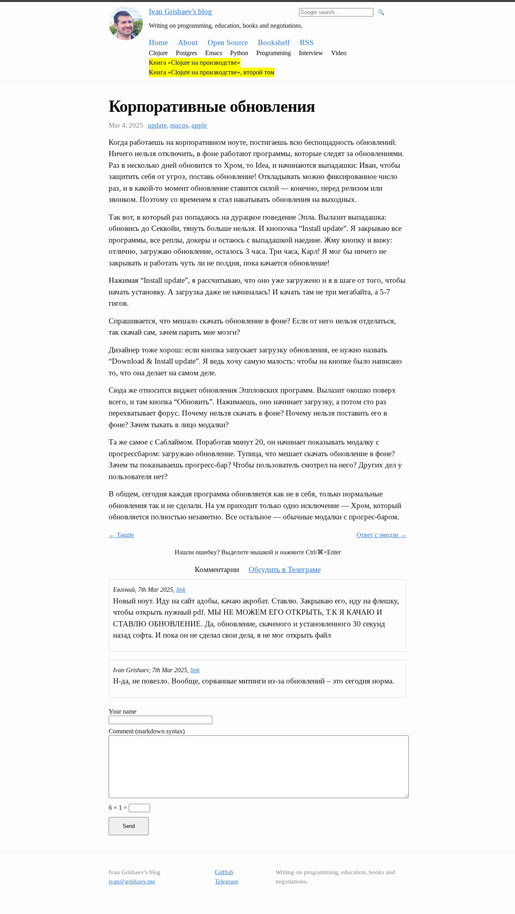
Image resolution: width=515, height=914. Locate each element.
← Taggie (121, 534)
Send (129, 826)
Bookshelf (274, 42)
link (180, 589)
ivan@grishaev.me (132, 881)
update (157, 125)
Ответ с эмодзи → (381, 534)
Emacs (213, 52)
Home (158, 42)
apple (199, 125)
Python (239, 52)
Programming (273, 52)
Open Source (228, 42)
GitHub (224, 872)
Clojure (158, 52)
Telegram (226, 881)
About (188, 42)
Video (338, 52)
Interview (311, 52)
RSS (307, 42)
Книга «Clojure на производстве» (194, 62)
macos (179, 125)
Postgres (186, 52)
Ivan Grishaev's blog (180, 11)
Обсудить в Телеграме (285, 569)
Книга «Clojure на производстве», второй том (211, 72)
